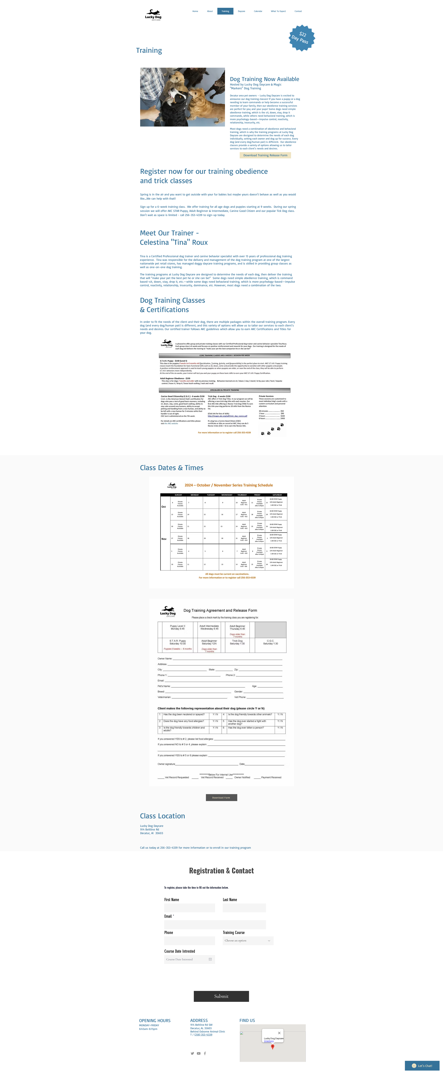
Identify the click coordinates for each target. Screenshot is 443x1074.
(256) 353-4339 (203, 1034)
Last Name (230, 900)
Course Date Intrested (179, 951)
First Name (171, 900)
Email (168, 916)
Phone (168, 933)
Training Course (234, 933)
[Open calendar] (210, 959)
